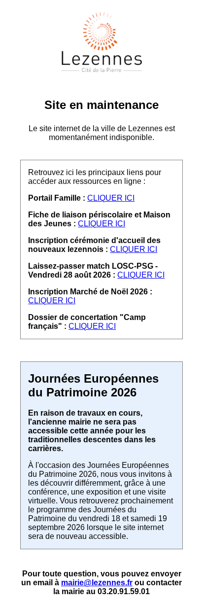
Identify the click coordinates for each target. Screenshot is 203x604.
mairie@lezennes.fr (97, 582)
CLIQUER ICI (111, 198)
